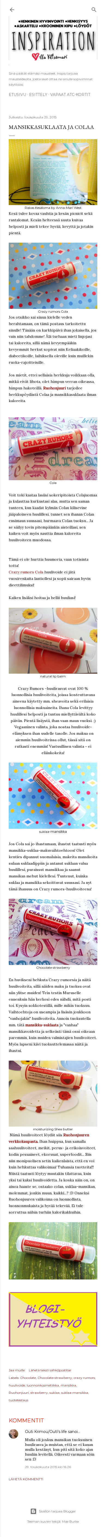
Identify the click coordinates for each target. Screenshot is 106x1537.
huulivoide (17, 1385)
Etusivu (17, 94)
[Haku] (94, 8)
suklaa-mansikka (74, 1393)
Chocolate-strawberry (55, 1378)
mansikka (68, 1385)
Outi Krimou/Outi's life (46, 1431)
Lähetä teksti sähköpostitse (50, 1370)
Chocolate (28, 1378)
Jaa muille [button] (17, 1370)
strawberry (39, 1393)
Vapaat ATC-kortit (70, 94)
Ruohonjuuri (54, 388)
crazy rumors (84, 1378)
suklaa (54, 1393)
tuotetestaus (18, 1400)
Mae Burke (70, 1521)
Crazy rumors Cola (26, 572)
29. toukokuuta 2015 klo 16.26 (48, 1467)
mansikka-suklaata (41, 1025)
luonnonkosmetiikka (43, 1385)
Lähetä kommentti (26, 1479)
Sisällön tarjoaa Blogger (57, 1511)
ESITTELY (38, 94)
